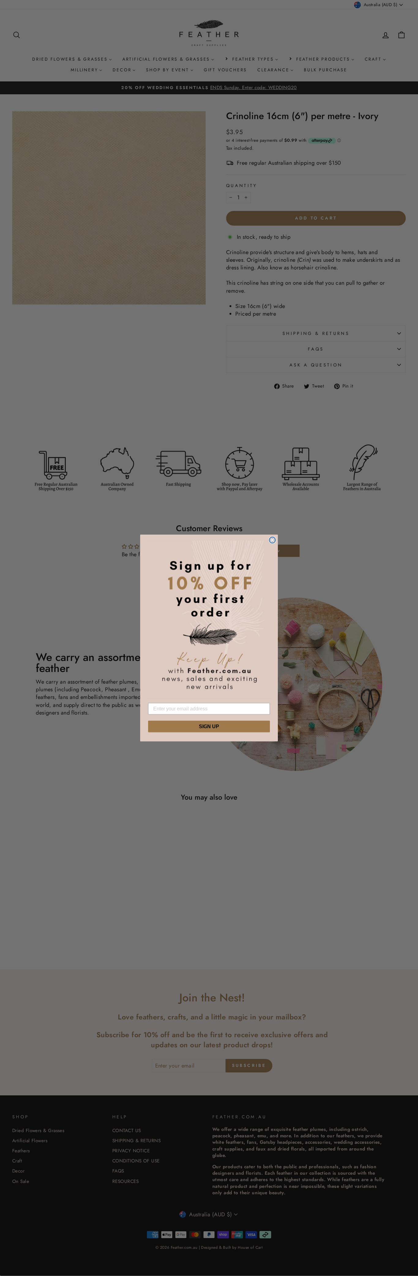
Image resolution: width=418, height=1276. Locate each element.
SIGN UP (209, 726)
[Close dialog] (272, 540)
